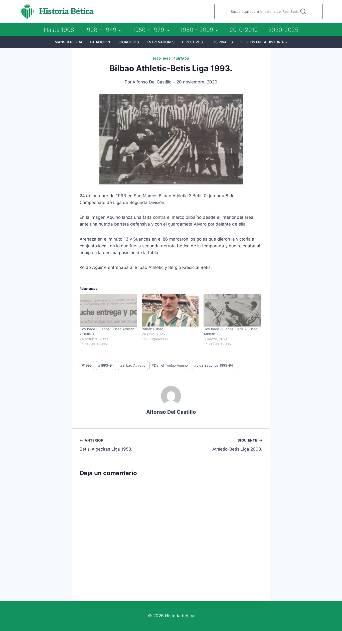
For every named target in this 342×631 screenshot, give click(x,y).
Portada (181, 58)
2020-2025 (283, 29)
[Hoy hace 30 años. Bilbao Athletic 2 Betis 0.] (108, 310)
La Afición (100, 42)
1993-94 (106, 365)
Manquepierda (68, 42)
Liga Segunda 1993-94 (213, 365)
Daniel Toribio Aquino (170, 365)
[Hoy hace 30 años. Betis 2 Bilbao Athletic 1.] (232, 310)
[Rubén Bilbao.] (170, 310)
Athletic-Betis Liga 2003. (237, 445)
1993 (87, 365)
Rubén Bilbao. (153, 329)
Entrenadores (161, 42)
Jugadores (128, 42)
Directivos (192, 42)
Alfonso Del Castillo (152, 81)
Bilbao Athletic (132, 365)
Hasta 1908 (59, 29)
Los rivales (222, 42)
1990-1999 (161, 58)
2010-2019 (244, 29)
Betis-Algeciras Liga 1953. (106, 445)
